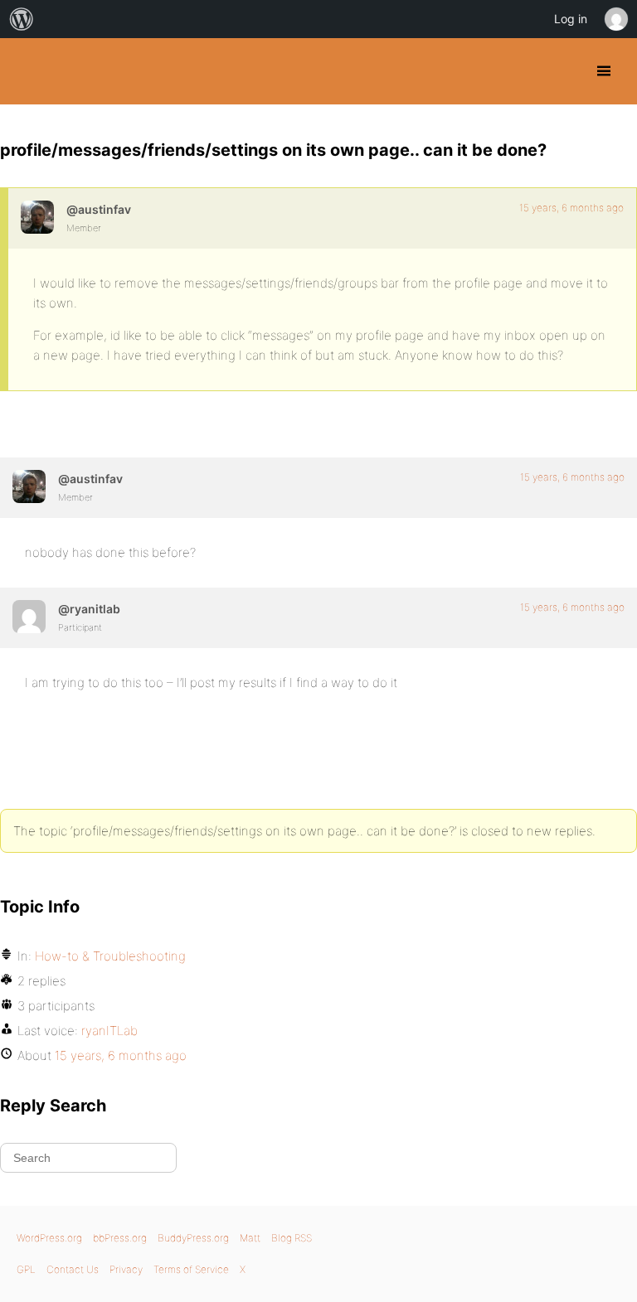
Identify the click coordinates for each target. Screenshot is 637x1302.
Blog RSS (291, 1238)
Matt (250, 1238)
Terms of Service (191, 1269)
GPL (26, 1269)
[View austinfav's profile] (37, 217)
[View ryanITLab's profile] (29, 616)
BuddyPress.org (27, 71)
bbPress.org (120, 1238)
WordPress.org (49, 1238)
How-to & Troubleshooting (110, 956)
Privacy (126, 1269)
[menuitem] (21, 19)
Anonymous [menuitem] (615, 19)
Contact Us (72, 1269)
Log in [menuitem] (570, 19)
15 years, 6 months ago (571, 207)
